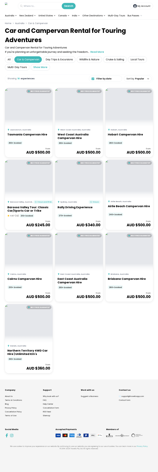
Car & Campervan (38, 23)
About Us (9, 396)
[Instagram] (12, 435)
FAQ (44, 400)
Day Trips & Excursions (59, 59)
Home (8, 23)
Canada (62, 15)
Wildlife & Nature (89, 59)
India (74, 15)
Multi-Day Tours (116, 15)
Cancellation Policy (13, 411)
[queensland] (137, 435)
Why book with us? (51, 396)
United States (45, 15)
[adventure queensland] (122, 435)
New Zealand (26, 15)
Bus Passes (133, 15)
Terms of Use (10, 415)
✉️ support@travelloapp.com (131, 396)
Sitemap (46, 415)
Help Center (48, 404)
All (9, 59)
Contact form (124, 400)
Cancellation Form (51, 408)
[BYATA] (109, 435)
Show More (40, 67)
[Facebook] (7, 435)
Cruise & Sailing (115, 59)
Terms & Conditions (13, 400)
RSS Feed (47, 411)
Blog (7, 404)
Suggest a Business (89, 396)
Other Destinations (92, 15)
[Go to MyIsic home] (10, 5)
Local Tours (137, 59)
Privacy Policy (11, 408)
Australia (9, 15)
